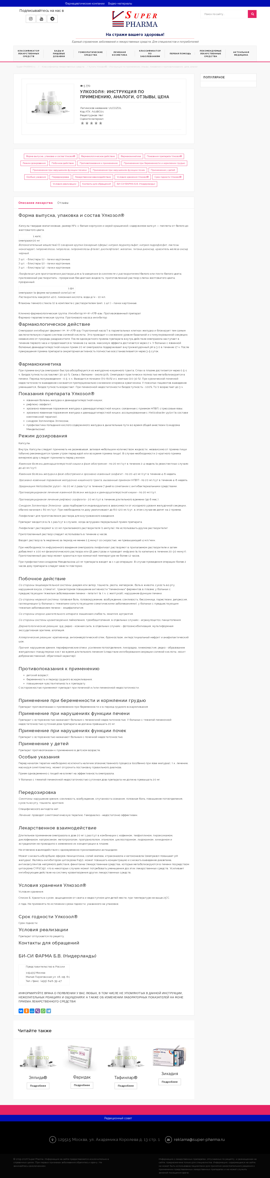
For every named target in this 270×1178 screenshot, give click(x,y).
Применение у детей (163, 170)
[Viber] (37, 1011)
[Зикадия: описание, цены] (169, 1056)
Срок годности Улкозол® (168, 177)
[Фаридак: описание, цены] (81, 1057)
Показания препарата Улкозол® (164, 156)
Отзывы (63, 202)
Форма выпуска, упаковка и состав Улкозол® (50, 156)
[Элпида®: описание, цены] (38, 1058)
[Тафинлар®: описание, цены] (125, 1058)
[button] (31, 19)
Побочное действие (63, 163)
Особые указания (36, 177)
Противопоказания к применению (99, 163)
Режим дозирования (34, 163)
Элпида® (38, 1077)
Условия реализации (64, 183)
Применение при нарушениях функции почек (119, 170)
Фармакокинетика (131, 156)
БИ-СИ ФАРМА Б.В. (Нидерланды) (136, 183)
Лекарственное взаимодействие (93, 177)
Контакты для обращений (96, 183)
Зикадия (169, 1073)
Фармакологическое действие (98, 156)
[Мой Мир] (32, 1011)
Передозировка (60, 177)
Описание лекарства (35, 202)
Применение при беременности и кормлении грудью (154, 163)
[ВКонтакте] (21, 1011)
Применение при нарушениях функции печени (60, 170)
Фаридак (82, 1077)
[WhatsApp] (43, 1011)
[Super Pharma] (135, 18)
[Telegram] (48, 1011)
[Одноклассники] (26, 1011)
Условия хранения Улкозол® (133, 177)
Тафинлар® (126, 1077)
